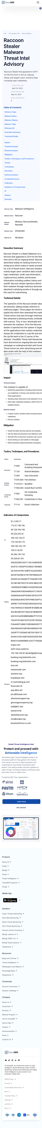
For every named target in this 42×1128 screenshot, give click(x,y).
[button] (37, 2)
